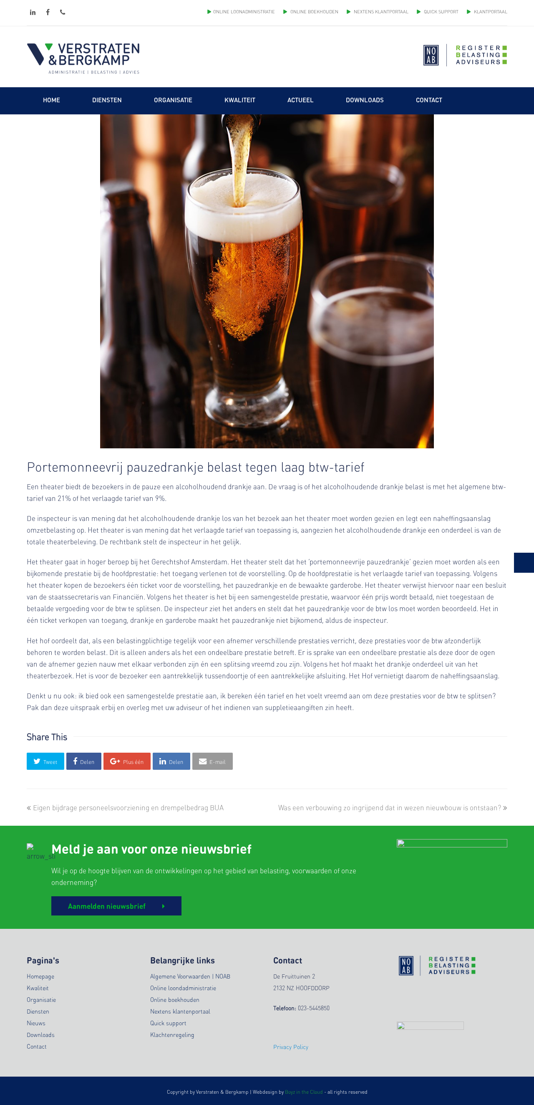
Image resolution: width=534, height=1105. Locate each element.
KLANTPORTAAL (490, 12)
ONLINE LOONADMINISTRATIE (244, 12)
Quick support (168, 1023)
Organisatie (41, 999)
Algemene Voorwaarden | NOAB (190, 976)
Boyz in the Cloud (304, 1092)
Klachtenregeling (172, 1034)
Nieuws (36, 1023)
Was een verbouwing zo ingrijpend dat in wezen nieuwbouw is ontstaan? (389, 807)
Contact (37, 1046)
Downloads (41, 1034)
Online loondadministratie (183, 987)
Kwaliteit (38, 987)
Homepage (40, 976)
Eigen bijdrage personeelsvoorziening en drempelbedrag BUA (128, 807)
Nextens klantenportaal (180, 1011)
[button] (45, 761)
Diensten (38, 1011)
